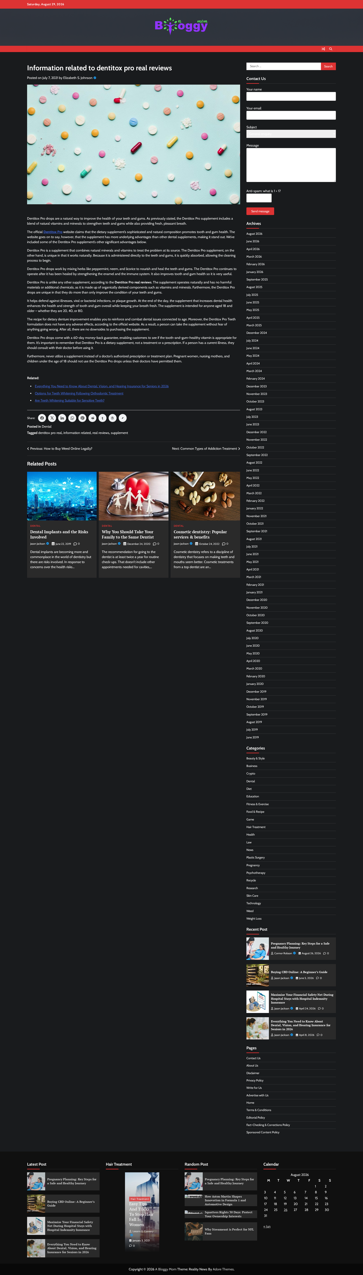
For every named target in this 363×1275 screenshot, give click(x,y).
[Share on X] (52, 418)
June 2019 (252, 737)
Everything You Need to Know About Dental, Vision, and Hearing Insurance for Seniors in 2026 (102, 386)
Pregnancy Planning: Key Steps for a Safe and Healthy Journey (300, 945)
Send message (260, 211)
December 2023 (256, 386)
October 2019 (255, 707)
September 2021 (256, 531)
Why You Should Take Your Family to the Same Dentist (128, 534)
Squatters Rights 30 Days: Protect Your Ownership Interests (229, 1214)
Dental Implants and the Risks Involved (59, 534)
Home (250, 1103)
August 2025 (254, 287)
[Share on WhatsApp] (72, 418)
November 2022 (256, 440)
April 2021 (252, 569)
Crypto (250, 773)
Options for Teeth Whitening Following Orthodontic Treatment (79, 393)
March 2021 (253, 577)
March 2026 (254, 256)
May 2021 (252, 562)
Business (251, 766)
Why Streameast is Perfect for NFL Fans (229, 1231)
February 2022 (255, 501)
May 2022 (252, 478)
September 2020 (257, 623)
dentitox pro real (50, 433)
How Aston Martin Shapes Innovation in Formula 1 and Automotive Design (225, 1200)
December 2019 (256, 691)
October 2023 (255, 401)
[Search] (330, 49)
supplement (119, 433)
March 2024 (254, 371)
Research (252, 888)
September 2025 (257, 279)
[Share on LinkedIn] (62, 418)
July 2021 (252, 546)
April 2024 (253, 363)
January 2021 (254, 592)
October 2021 (255, 523)
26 (285, 1210)
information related (77, 433)
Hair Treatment (256, 827)
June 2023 (252, 424)
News (249, 850)
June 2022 (252, 470)
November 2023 (256, 394)
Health (250, 834)
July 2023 (252, 417)
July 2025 (252, 295)
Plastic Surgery (255, 857)
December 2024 (256, 333)
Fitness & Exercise (257, 804)
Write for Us (254, 1088)
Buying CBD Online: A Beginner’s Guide (299, 972)
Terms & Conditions (258, 1110)
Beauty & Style (255, 758)
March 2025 (254, 325)
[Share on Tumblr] (103, 418)
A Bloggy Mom (165, 1269)
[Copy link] (123, 418)
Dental (46, 426)
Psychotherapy (255, 873)
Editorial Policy (255, 1117)
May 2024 (252, 356)
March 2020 (254, 668)
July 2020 (252, 638)
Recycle (251, 880)
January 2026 (254, 272)
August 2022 (254, 462)
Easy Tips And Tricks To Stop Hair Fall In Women (141, 1214)
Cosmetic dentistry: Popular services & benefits (200, 534)
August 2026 (254, 234)
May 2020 (253, 653)
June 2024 (252, 348)
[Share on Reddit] (92, 418)
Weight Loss (254, 918)
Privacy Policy (254, 1080)
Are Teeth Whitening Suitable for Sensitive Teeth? (69, 400)
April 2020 (253, 661)
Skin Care (252, 896)
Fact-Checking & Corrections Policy (268, 1125)
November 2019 (256, 699)
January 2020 (255, 684)
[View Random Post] (323, 49)
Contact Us (253, 1058)
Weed (250, 911)
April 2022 (252, 485)
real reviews (100, 433)
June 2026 (252, 241)
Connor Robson (283, 953)
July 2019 (252, 729)
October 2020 (255, 615)
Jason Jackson (37, 543)
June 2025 (252, 302)
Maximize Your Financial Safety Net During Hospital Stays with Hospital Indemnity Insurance (302, 998)
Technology (253, 903)
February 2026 (255, 264)
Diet (249, 789)
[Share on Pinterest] (82, 418)
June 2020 (253, 645)
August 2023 (254, 409)
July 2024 (252, 340)
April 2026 (253, 249)
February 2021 (255, 585)
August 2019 (254, 722)
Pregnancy (253, 865)
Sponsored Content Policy (262, 1132)
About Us (252, 1065)
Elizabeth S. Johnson (77, 78)
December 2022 (256, 432)
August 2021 (254, 539)
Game (250, 819)
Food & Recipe (255, 812)
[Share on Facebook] (42, 418)
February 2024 (255, 378)
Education (252, 796)
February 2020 (255, 676)
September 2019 (256, 714)
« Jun (267, 1226)
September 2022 (257, 455)
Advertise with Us (257, 1095)
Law (248, 842)
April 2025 (253, 318)
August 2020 (254, 630)
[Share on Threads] (113, 418)
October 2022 (255, 447)
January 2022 (254, 508)
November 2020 (257, 607)
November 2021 (256, 516)
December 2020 (256, 600)
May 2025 (252, 310)
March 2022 (254, 493)
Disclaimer (252, 1073)
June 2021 (252, 554)
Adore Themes (223, 1269)
